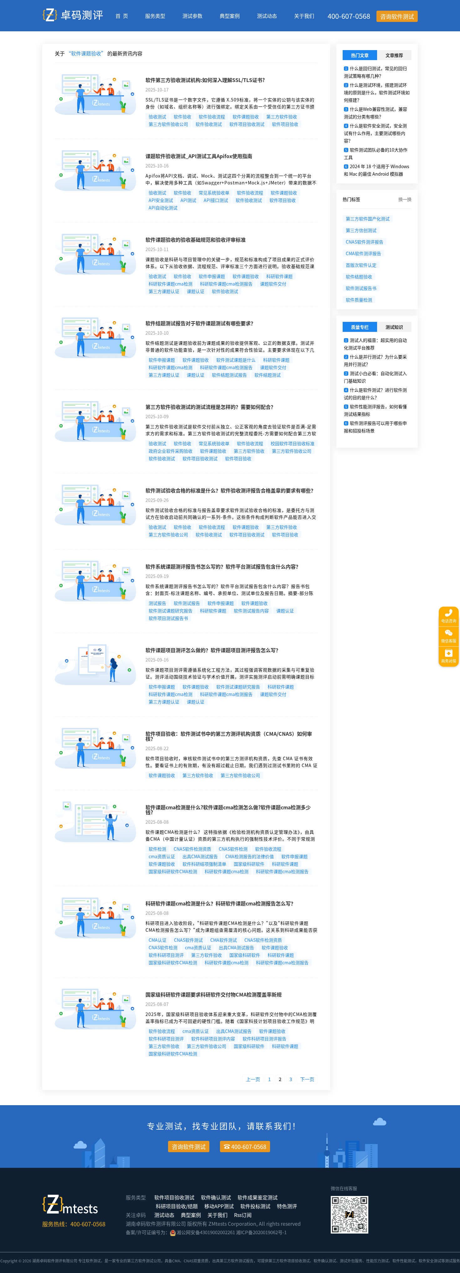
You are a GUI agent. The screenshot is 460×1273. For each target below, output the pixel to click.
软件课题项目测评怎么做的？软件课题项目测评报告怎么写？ (213, 650)
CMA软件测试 (223, 940)
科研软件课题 (279, 276)
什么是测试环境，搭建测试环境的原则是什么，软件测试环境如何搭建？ (377, 92)
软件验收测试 (209, 124)
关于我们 (304, 15)
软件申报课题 (212, 276)
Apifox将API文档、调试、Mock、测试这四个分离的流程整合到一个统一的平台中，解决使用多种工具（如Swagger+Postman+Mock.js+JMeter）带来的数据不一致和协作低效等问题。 (231, 183)
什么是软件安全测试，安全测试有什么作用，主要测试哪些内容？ (375, 133)
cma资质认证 (162, 856)
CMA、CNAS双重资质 (190, 1260)
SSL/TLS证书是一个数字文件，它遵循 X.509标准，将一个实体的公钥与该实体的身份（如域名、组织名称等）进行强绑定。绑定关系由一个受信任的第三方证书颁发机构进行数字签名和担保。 (230, 106)
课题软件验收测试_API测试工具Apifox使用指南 (199, 156)
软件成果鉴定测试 (258, 1197)
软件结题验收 (359, 276)
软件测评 (54, 1260)
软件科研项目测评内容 (213, 1038)
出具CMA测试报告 (200, 856)
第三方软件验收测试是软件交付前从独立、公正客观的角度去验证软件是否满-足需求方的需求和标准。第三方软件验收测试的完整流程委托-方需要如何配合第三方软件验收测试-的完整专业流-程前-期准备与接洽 (231, 433)
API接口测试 (216, 200)
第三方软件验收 (281, 116)
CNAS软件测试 (188, 940)
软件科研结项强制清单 (204, 864)
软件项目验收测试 (246, 124)
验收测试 (157, 116)
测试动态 (267, 15)
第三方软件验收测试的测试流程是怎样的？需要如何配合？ (211, 406)
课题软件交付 (273, 284)
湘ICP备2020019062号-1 (261, 1232)
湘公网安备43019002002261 (205, 1232)
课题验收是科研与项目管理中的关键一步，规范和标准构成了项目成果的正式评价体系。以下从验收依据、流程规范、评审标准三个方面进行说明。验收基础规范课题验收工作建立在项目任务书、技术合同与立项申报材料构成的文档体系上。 (230, 266)
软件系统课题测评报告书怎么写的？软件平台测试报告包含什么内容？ (223, 566)
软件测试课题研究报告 (170, 610)
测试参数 (192, 15)
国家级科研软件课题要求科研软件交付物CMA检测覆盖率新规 (214, 994)
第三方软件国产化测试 (368, 218)
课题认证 (195, 291)
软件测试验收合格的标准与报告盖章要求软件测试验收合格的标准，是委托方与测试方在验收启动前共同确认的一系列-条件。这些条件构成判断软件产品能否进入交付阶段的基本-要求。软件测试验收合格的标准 (231, 517)
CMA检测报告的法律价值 (249, 856)
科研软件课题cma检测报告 (226, 284)
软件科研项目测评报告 (264, 1038)
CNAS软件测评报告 (364, 242)
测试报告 (157, 603)
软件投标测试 (255, 1206)
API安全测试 (161, 200)
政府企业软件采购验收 (170, 451)
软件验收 (182, 116)
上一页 (253, 1079)
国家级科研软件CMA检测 (173, 871)
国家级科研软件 (249, 864)
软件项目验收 (285, 124)
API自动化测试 (163, 207)
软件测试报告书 (361, 288)
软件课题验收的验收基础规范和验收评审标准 (196, 239)
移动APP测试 (219, 1206)
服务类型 (155, 15)
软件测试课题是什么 (236, 360)
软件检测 (157, 849)
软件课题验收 (246, 116)
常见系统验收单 (214, 192)
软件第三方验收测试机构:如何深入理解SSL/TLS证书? (205, 80)
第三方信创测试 (361, 230)
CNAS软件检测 (233, 849)
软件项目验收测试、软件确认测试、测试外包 (317, 1260)
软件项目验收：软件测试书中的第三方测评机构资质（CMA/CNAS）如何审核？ (229, 736)
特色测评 (287, 1206)
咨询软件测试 (397, 16)
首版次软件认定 (361, 265)
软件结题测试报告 (229, 375)
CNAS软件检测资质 (192, 849)
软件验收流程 (212, 116)
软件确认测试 (216, 1197)
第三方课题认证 (164, 291)
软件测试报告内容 (251, 610)
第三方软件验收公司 (168, 124)
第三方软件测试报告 (236, 1260)
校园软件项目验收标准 (292, 443)
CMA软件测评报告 (363, 253)
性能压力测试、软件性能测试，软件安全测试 (403, 1260)
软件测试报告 (187, 603)
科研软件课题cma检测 (170, 284)
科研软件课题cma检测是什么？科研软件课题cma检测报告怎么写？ (221, 903)
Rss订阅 (243, 1215)
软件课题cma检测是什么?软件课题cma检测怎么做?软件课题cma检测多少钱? (228, 809)
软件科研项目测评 (166, 955)
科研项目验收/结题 (177, 1206)
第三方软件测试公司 (144, 1260)
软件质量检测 (359, 299)
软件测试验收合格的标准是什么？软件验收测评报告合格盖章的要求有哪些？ (231, 490)
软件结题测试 (267, 375)
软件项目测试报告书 (168, 618)
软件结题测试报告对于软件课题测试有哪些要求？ (201, 323)
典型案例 (230, 15)
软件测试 (93, 1260)
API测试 (188, 200)
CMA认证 (157, 940)
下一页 (307, 1079)
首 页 (121, 15)
